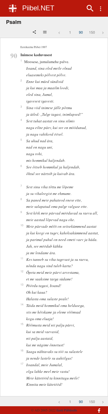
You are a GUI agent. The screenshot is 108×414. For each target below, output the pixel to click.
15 (21, 324)
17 (21, 364)
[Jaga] (35, 32)
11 (21, 258)
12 (21, 271)
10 (21, 225)
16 (21, 350)
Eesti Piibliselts (66, 410)
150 (92, 32)
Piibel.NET (38, 8)
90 (81, 32)
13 (21, 284)
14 (21, 304)
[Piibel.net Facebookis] (97, 407)
